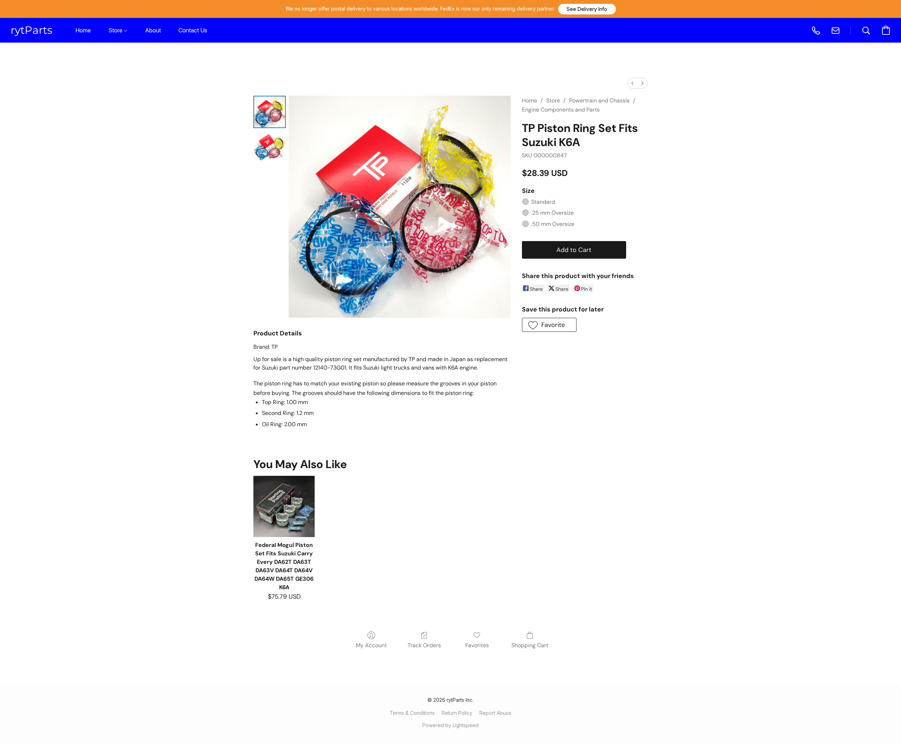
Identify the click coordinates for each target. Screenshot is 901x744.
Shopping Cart (529, 645)
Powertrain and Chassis (599, 100)
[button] (587, 9)
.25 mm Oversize (552, 212)
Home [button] (83, 30)
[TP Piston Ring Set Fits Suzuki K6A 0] (269, 112)
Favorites (477, 645)
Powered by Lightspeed (450, 725)
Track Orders (424, 645)
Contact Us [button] (192, 30)
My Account (371, 645)
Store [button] (116, 30)
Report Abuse (495, 713)
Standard (543, 202)
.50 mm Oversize (552, 224)
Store (553, 100)
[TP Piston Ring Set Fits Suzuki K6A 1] (269, 147)
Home (529, 100)
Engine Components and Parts (561, 109)
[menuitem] (632, 83)
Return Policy (457, 713)
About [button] (153, 30)
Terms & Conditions (412, 713)
